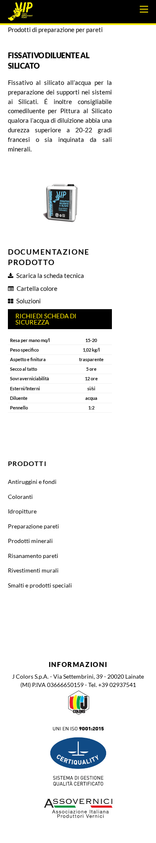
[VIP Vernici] (20, 15)
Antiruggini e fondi (32, 481)
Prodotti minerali (30, 540)
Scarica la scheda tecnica (50, 275)
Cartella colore (37, 288)
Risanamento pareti (33, 555)
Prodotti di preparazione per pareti (55, 29)
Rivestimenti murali (33, 570)
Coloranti (20, 496)
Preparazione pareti (33, 526)
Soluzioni (28, 301)
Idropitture (22, 511)
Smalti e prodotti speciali (40, 585)
